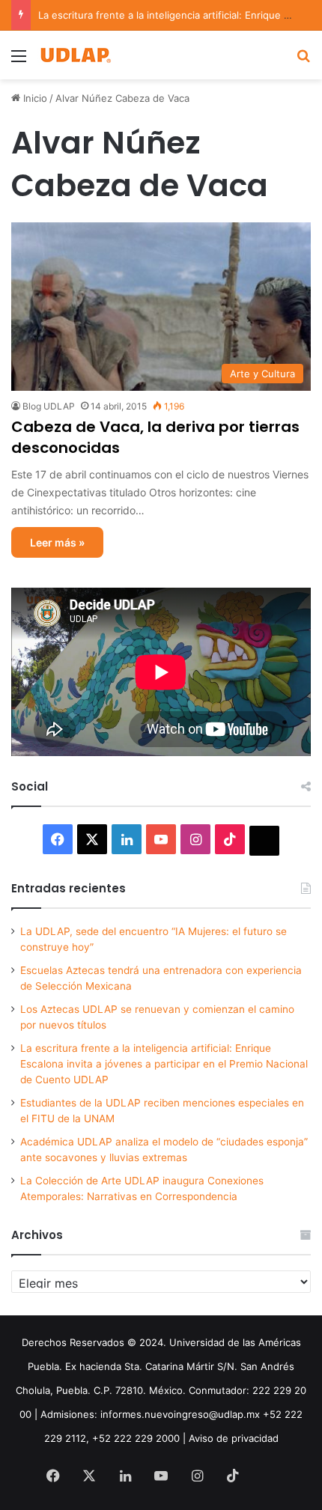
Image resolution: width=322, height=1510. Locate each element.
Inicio (33, 98)
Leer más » (57, 542)
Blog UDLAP (48, 406)
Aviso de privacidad (234, 1438)
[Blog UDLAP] (74, 55)
